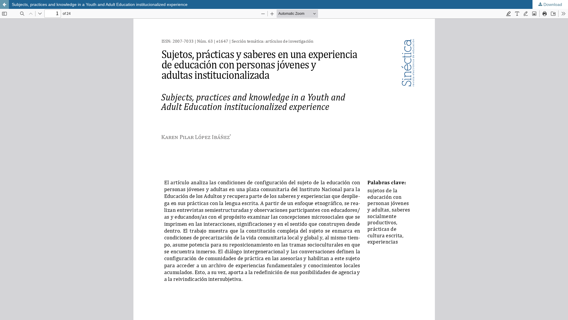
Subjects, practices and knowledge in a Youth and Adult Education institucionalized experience (100, 4)
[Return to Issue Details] (4, 4)
